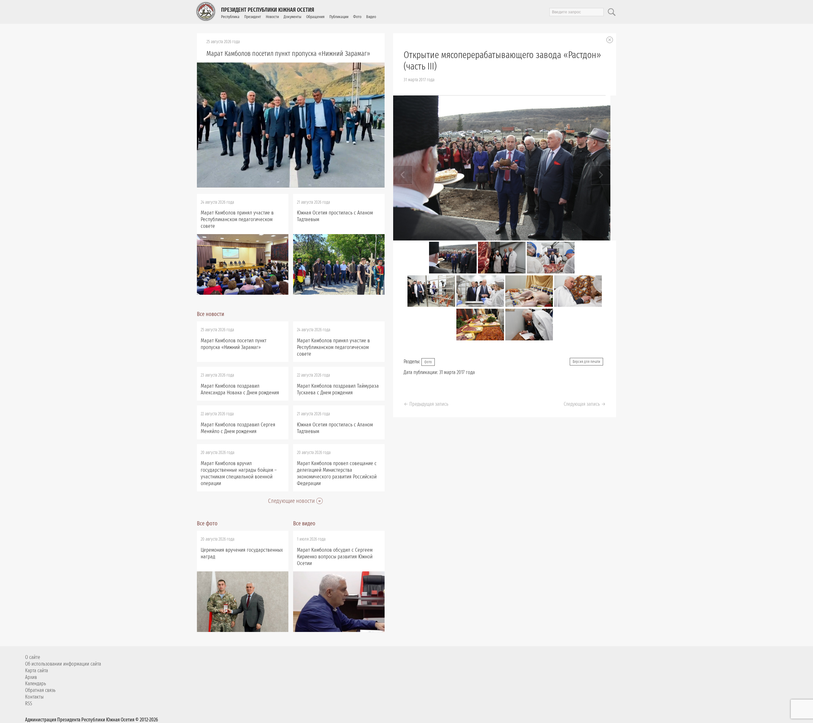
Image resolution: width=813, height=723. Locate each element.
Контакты (34, 697)
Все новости (210, 314)
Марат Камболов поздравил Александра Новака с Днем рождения (240, 389)
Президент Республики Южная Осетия (267, 9)
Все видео (304, 523)
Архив (31, 677)
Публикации (338, 16)
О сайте (32, 657)
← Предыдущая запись (426, 404)
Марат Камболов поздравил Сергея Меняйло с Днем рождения (238, 428)
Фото (357, 16)
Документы (292, 16)
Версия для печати (586, 361)
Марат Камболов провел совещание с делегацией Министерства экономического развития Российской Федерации (337, 473)
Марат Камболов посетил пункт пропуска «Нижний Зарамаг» (288, 53)
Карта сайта (36, 670)
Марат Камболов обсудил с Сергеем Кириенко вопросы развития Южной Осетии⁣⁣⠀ (335, 557)
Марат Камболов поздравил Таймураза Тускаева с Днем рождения (338, 389)
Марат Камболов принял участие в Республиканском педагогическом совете (237, 219)
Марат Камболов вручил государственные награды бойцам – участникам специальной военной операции (239, 473)
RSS (28, 703)
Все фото (207, 523)
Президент (252, 16)
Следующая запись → (585, 404)
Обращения (315, 16)
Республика (230, 16)
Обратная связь (40, 690)
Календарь (35, 683)
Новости (272, 16)
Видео (371, 16)
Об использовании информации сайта (63, 664)
